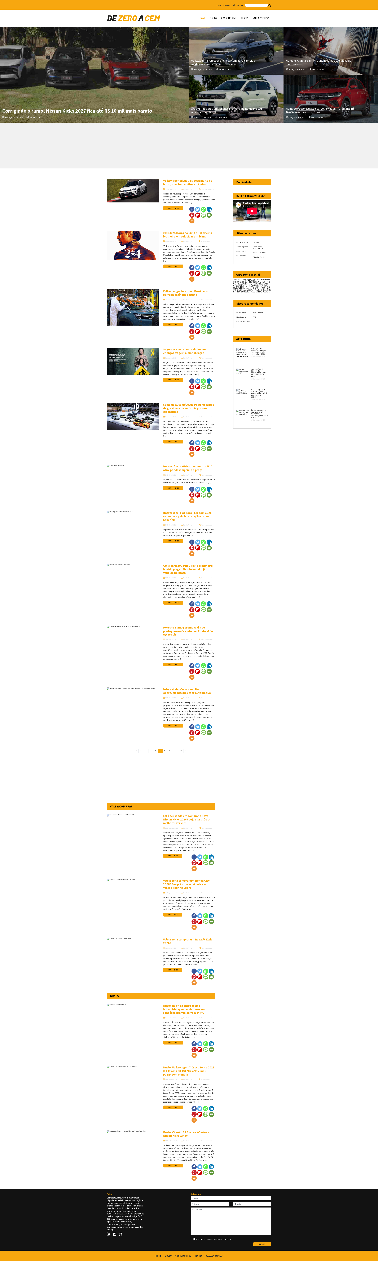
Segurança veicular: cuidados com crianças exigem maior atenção (185, 351)
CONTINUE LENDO (173, 208)
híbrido (265, 287)
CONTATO (227, 5)
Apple (260, 279)
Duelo (213, 18)
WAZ (254, 317)
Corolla (266, 281)
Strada (244, 291)
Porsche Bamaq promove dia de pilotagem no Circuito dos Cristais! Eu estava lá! (188, 631)
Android (244, 279)
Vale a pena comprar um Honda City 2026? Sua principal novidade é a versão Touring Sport (186, 884)
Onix (249, 290)
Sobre (218, 5)
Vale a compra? (261, 18)
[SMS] (203, 215)
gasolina (239, 288)
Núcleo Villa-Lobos (243, 321)
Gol (247, 287)
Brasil (250, 281)
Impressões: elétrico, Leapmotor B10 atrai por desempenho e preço (187, 468)
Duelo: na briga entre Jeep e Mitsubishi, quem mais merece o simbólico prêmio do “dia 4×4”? (184, 1009)
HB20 (255, 288)
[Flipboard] (197, 215)
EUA (254, 285)
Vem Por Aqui (258, 313)
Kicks (240, 290)
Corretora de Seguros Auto (258, 247)
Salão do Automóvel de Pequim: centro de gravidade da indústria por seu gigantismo (188, 408)
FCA (257, 286)
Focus (268, 286)
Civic (260, 281)
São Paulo (251, 292)
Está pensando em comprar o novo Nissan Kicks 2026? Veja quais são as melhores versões (187, 819)
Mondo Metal (241, 317)
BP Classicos (241, 255)
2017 (239, 279)
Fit (260, 286)
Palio (253, 290)
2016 (235, 279)
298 (180, 750)
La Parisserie (241, 313)
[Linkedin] (209, 209)
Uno (264, 292)
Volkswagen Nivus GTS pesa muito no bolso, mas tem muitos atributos (187, 182)
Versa (268, 292)
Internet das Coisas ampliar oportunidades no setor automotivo (187, 691)
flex (264, 285)
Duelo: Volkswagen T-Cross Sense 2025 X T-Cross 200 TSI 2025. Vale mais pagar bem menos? (188, 1070)
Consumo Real (229, 18)
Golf (251, 288)
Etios (250, 286)
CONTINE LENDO (173, 856)
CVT (235, 283)
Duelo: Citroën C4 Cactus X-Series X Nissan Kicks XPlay (186, 1133)
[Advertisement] (189, 145)
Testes (244, 18)
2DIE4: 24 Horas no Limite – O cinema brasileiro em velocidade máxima (187, 234)
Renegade (267, 290)
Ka (237, 290)
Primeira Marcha (259, 257)
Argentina (266, 279)
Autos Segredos (242, 247)
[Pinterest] (191, 215)
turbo (259, 291)
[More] (191, 220)
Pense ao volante (259, 253)
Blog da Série (241, 251)
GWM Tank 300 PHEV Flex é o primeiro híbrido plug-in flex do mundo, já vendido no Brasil (188, 569)
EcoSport (251, 284)
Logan (245, 290)
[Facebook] (191, 209)
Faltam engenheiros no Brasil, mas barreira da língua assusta (185, 292)
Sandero (237, 292)
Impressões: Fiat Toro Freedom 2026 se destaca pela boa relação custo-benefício (187, 516)
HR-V (259, 288)
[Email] (209, 215)
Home (203, 18)
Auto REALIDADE (242, 242)
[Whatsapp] (203, 209)
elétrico (259, 283)
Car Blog (256, 242)
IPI (234, 289)
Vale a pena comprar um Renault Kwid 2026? (187, 941)
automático (238, 281)
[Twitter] (197, 209)
